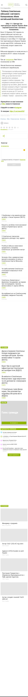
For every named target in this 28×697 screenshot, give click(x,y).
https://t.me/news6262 (17, 111)
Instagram (18, 108)
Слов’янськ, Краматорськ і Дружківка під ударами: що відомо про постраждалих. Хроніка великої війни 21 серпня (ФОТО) (14, 283)
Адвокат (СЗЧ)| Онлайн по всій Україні (13, 552)
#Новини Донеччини (14, 119)
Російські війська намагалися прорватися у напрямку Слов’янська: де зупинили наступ (13, 248)
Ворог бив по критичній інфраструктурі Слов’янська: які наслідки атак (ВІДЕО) (13, 368)
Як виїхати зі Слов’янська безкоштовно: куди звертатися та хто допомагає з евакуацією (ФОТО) (14, 379)
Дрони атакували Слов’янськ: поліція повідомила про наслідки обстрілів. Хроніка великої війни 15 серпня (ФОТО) (13, 355)
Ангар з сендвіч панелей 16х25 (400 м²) (13, 598)
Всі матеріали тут (14, 423)
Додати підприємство (14, 454)
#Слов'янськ (3, 119)
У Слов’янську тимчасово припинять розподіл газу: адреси (13, 237)
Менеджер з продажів (9, 523)
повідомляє (10, 59)
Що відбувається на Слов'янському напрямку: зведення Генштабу (14, 294)
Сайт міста (6, 123)
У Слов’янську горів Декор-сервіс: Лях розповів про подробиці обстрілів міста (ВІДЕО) (12, 392)
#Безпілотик (22, 119)
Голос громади (10, 412)
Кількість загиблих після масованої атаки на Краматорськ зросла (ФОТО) (14, 227)
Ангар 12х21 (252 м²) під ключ (12, 544)
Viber (3, 104)
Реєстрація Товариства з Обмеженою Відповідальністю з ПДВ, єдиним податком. (13, 575)
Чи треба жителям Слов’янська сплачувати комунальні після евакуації (12, 270)
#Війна (8, 119)
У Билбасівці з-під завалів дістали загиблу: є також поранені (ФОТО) (13, 216)
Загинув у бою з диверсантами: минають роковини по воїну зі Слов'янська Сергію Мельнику (12, 259)
